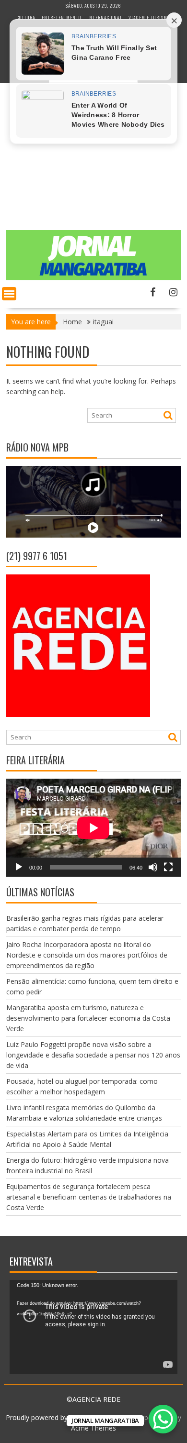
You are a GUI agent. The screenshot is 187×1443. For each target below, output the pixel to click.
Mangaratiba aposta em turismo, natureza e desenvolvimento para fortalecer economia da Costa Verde (88, 1018)
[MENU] (9, 293)
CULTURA (26, 17)
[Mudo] (153, 867)
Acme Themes (93, 1427)
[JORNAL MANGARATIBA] (93, 277)
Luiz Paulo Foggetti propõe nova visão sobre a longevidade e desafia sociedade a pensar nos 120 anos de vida (93, 1055)
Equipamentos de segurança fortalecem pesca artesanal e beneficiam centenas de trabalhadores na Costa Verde (88, 1197)
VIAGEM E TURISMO (149, 17)
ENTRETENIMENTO (61, 17)
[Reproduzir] (18, 867)
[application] (93, 828)
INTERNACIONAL (104, 17)
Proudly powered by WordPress (55, 1417)
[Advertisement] (93, 170)
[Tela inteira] (168, 867)
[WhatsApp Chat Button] (163, 1419)
